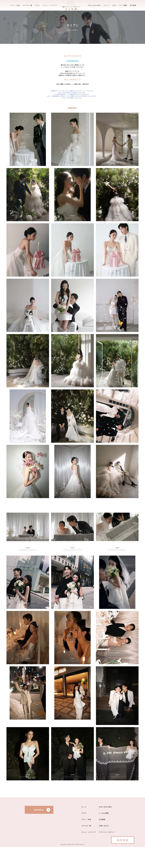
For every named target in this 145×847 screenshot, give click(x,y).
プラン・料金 (15, 5)
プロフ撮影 (123, 5)
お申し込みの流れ (94, 5)
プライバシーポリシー (107, 832)
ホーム (83, 807)
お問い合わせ (104, 826)
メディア (106, 5)
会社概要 (133, 5)
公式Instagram (73, 61)
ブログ (37, 5)
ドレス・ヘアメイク (49, 5)
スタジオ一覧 (27, 5)
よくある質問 (104, 813)
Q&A (114, 5)
